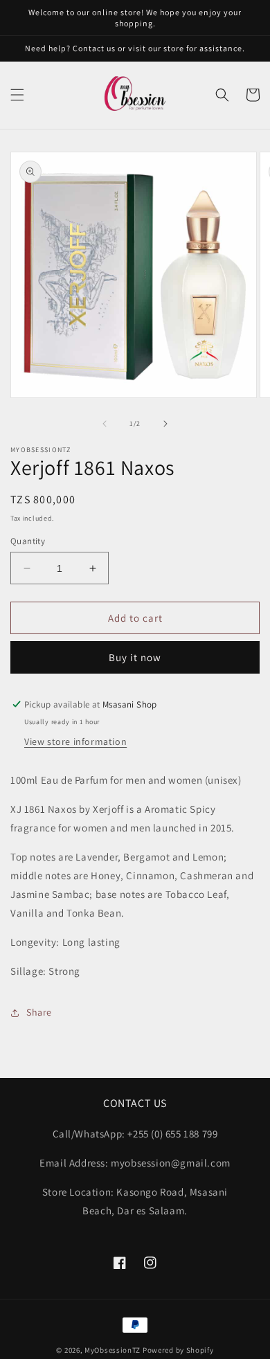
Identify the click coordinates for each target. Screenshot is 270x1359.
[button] (17, 95)
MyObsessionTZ (112, 1350)
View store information (75, 741)
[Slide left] (104, 423)
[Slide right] (165, 423)
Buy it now (135, 657)
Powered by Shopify (178, 1350)
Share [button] (39, 1012)
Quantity (27, 541)
